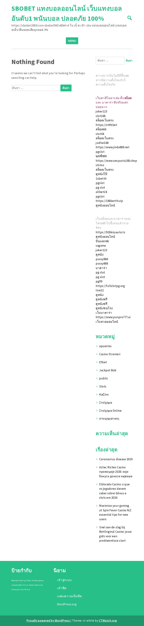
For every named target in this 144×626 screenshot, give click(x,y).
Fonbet (35, 580)
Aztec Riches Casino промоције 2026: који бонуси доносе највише (115, 471)
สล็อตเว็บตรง (104, 120)
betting (22, 580)
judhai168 (102, 143)
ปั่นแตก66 (102, 241)
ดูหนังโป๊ (101, 174)
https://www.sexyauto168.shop (116, 161)
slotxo (100, 165)
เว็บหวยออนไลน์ (107, 322)
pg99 (99, 281)
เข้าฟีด (62, 588)
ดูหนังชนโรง (104, 308)
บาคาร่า (101, 268)
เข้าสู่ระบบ (64, 580)
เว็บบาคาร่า (104, 313)
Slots (102, 386)
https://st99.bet (106, 125)
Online (25, 585)
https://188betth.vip (109, 201)
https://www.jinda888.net (112, 147)
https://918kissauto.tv (110, 232)
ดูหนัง (99, 254)
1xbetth (101, 178)
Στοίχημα (105, 402)
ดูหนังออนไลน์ (105, 205)
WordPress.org (67, 604)
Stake (31, 585)
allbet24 (101, 192)
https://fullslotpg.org (110, 286)
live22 (100, 290)
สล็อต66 (101, 129)
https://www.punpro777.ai (113, 317)
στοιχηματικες (109, 418)
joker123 (101, 111)
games (41, 580)
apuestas (105, 346)
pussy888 (102, 259)
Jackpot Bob (107, 370)
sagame (101, 245)
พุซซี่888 (101, 156)
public (103, 378)
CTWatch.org (108, 620)
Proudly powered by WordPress (48, 620)
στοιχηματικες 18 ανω (20, 589)
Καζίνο (104, 394)
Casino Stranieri (109, 354)
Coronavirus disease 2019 (115, 459)
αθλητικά (39, 585)
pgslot (100, 152)
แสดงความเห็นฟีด (69, 596)
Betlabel (15, 580)
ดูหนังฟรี (101, 299)
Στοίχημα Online (110, 411)
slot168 (101, 116)
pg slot (100, 187)
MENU (72, 40)
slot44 (100, 134)
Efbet (103, 362)
